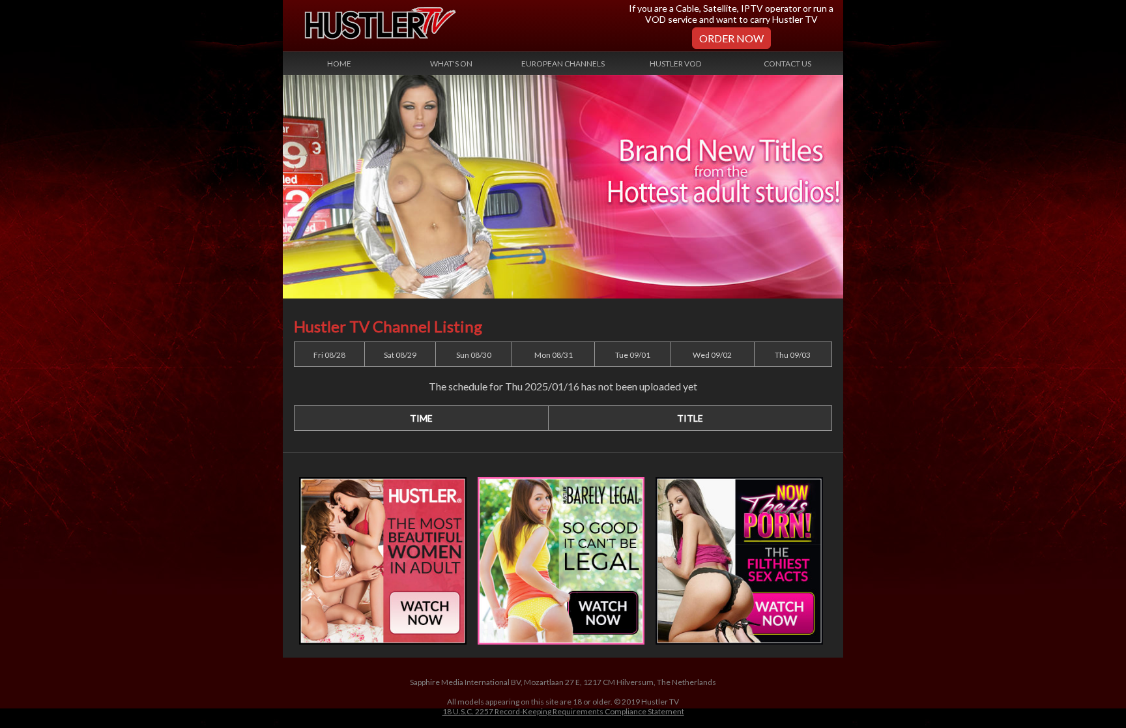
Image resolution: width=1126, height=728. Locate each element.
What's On (451, 63)
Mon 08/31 (553, 355)
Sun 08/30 (473, 355)
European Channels (563, 63)
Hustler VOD (675, 63)
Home (339, 63)
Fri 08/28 (329, 355)
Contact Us (787, 63)
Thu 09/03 (793, 355)
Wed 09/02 (712, 355)
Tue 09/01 (632, 355)
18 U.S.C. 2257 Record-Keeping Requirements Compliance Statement (563, 711)
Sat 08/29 (400, 355)
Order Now (731, 38)
